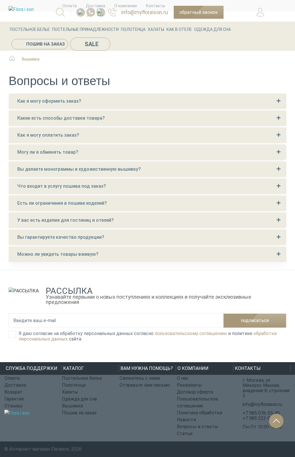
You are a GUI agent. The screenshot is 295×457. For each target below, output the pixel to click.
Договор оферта (195, 392)
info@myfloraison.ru (144, 12)
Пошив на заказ (45, 44)
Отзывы (13, 406)
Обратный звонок (198, 12)
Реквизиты (189, 385)
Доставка (15, 385)
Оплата (12, 378)
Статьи (184, 433)
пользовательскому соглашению (191, 333)
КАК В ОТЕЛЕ (179, 29)
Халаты (156, 29)
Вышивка (72, 406)
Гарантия (14, 399)
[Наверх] (276, 421)
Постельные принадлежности (85, 29)
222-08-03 (114, 12)
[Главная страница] (12, 61)
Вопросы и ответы (197, 426)
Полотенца (133, 29)
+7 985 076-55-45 (261, 413)
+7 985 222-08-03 (261, 418)
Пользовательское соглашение (197, 402)
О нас (183, 378)
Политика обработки (199, 412)
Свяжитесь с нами (140, 378)
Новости (186, 419)
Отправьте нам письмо (145, 385)
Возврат (13, 392)
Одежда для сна (212, 29)
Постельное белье (30, 29)
